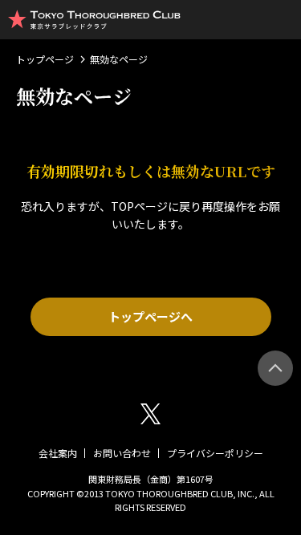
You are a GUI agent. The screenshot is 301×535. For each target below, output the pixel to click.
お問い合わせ (122, 453)
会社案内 (58, 453)
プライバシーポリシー (215, 453)
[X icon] (150, 413)
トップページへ (150, 316)
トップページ (45, 59)
